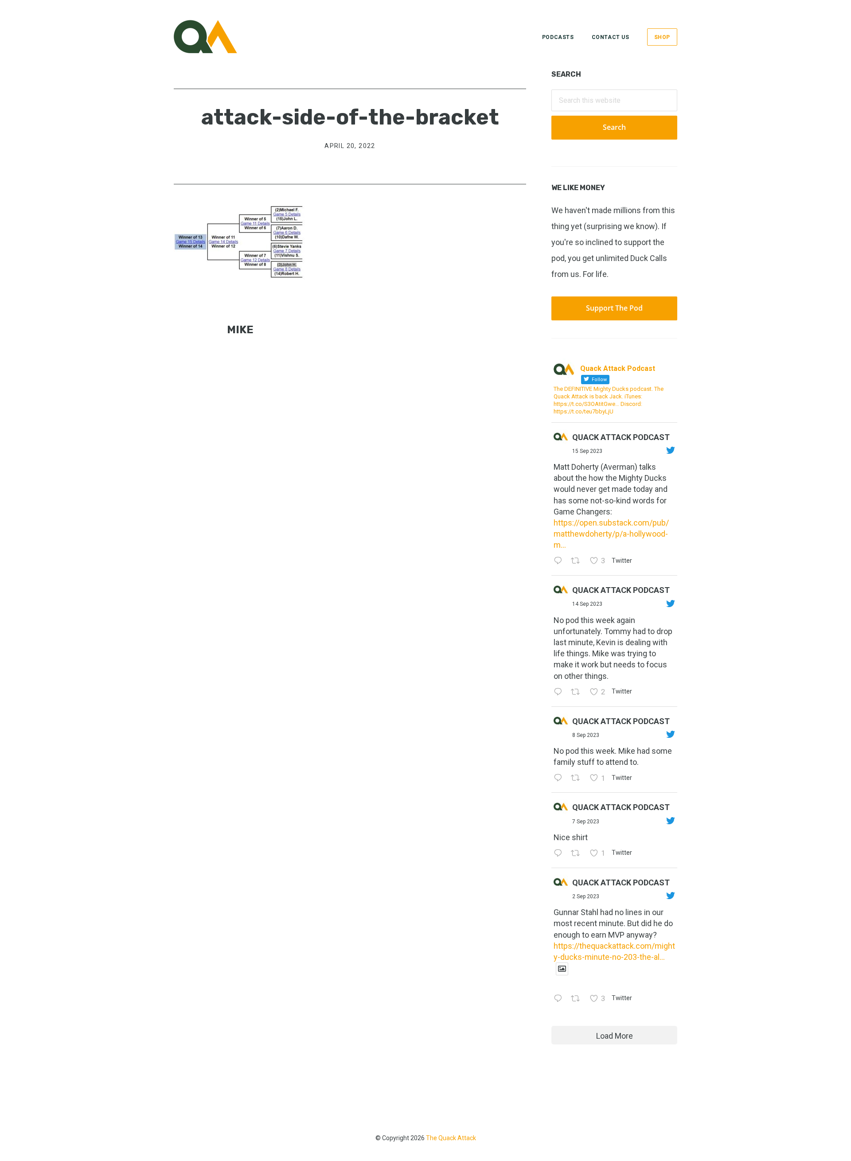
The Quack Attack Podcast (218, 36)
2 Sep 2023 (585, 896)
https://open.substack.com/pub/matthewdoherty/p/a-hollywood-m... (611, 533)
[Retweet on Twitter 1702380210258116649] (578, 692)
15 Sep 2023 (587, 451)
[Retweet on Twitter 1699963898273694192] (578, 778)
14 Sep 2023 (587, 604)
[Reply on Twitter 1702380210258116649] (560, 692)
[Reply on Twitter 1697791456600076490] (560, 999)
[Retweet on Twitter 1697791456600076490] (578, 999)
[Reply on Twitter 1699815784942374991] (560, 853)
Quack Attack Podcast (621, 437)
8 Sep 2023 (585, 735)
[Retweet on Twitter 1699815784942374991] (578, 853)
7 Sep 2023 (585, 821)
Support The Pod (614, 308)
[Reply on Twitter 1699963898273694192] (560, 778)
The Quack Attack (451, 1138)
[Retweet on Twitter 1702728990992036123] (578, 561)
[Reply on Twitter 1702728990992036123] (560, 561)
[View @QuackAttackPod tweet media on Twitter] (562, 968)
